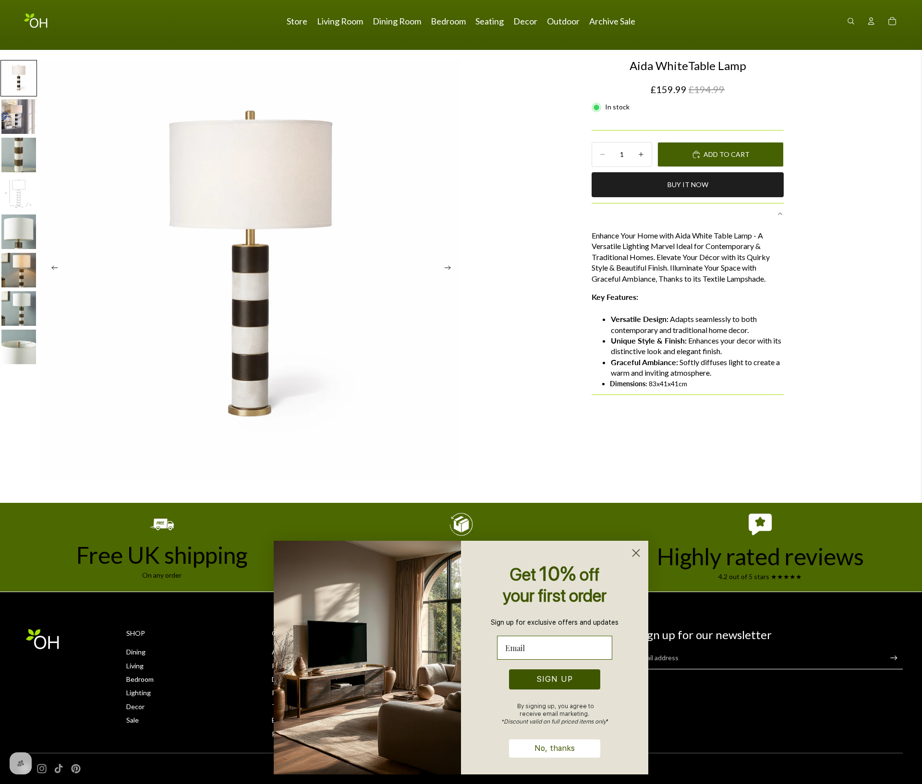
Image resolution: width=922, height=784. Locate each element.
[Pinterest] (76, 768)
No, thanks (554, 748)
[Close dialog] (636, 553)
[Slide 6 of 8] (18, 270)
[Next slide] (450, 269)
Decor (135, 706)
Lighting (138, 693)
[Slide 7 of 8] (18, 308)
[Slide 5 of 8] (18, 231)
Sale (132, 720)
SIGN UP (555, 679)
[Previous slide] (51, 269)
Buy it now (687, 184)
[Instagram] (42, 768)
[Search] (850, 21)
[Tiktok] (58, 768)
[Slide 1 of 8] (18, 78)
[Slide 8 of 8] (18, 347)
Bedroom (140, 679)
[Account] (871, 21)
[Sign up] (894, 658)
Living (135, 666)
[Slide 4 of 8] (18, 193)
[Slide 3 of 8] (18, 155)
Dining (136, 652)
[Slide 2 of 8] (18, 116)
